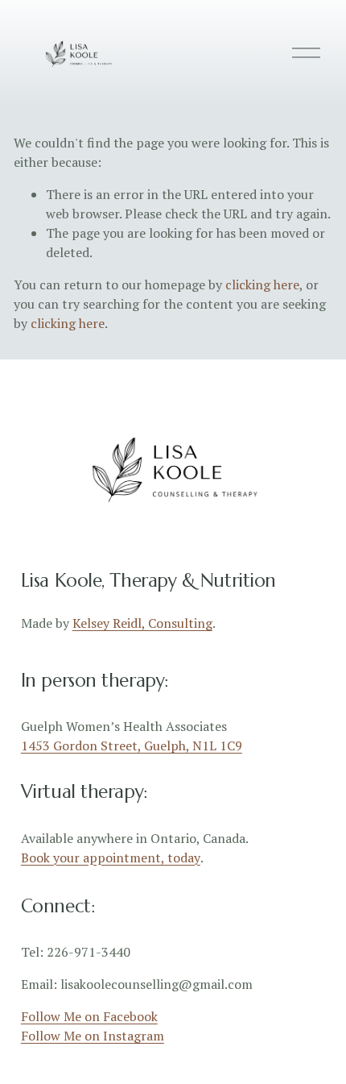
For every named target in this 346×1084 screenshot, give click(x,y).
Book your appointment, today (110, 857)
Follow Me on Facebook (89, 1016)
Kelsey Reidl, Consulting (142, 623)
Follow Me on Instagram (92, 1036)
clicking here (262, 284)
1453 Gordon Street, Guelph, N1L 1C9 (131, 745)
